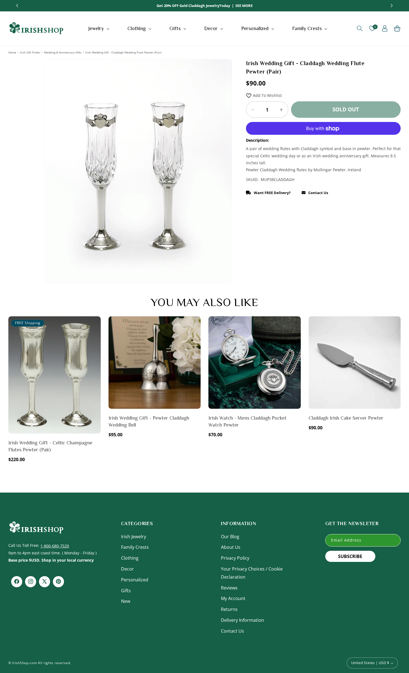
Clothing (130, 558)
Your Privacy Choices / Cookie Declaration (252, 573)
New (125, 601)
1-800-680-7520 (54, 545)
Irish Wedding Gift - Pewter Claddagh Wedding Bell (149, 421)
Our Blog (230, 536)
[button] (99, 28)
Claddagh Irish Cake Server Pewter (346, 418)
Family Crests (135, 547)
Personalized (134, 579)
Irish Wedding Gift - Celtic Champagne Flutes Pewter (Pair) (50, 446)
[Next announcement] (392, 5)
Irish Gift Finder (30, 52)
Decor (127, 569)
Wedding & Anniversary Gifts (63, 52)
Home (12, 52)
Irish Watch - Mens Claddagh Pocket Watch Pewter (247, 421)
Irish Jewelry (133, 536)
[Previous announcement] (17, 5)
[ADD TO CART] (95, 336)
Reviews (229, 587)
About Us (230, 547)
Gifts (126, 590)
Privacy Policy (235, 558)
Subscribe (350, 556)
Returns (229, 609)
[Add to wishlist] (95, 324)
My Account (233, 598)
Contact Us (232, 631)
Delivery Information (242, 620)
